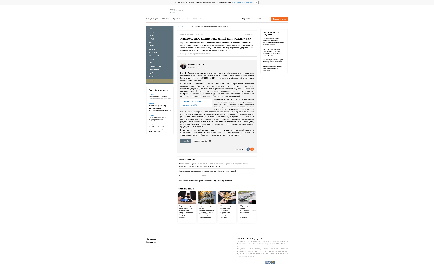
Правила (176, 19)
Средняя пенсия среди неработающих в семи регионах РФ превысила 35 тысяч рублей (273, 52)
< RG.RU (173, 12)
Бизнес (151, 36)
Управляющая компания (201, 54)
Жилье (151, 39)
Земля (151, 46)
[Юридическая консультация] (156, 10)
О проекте (246, 19)
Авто (150, 29)
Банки (151, 32)
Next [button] (254, 202)
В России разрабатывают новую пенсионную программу (272, 68)
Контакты (258, 19)
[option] (187, 207)
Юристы (165, 19)
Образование (154, 56)
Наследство (153, 52)
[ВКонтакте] (248, 149)
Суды (151, 73)
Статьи (151, 81)
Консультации (152, 19)
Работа (151, 59)
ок (256, 2)
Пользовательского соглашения (242, 2)
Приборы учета (186, 54)
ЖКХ (150, 42)
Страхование (154, 69)
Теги (186, 19)
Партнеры (197, 19)
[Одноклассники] (252, 149)
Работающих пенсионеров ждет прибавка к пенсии (273, 61)
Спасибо (186, 141)
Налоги (152, 49)
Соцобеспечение (155, 66)
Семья (151, 63)
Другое (151, 76)
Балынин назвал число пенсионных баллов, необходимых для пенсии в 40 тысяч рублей (273, 42)
